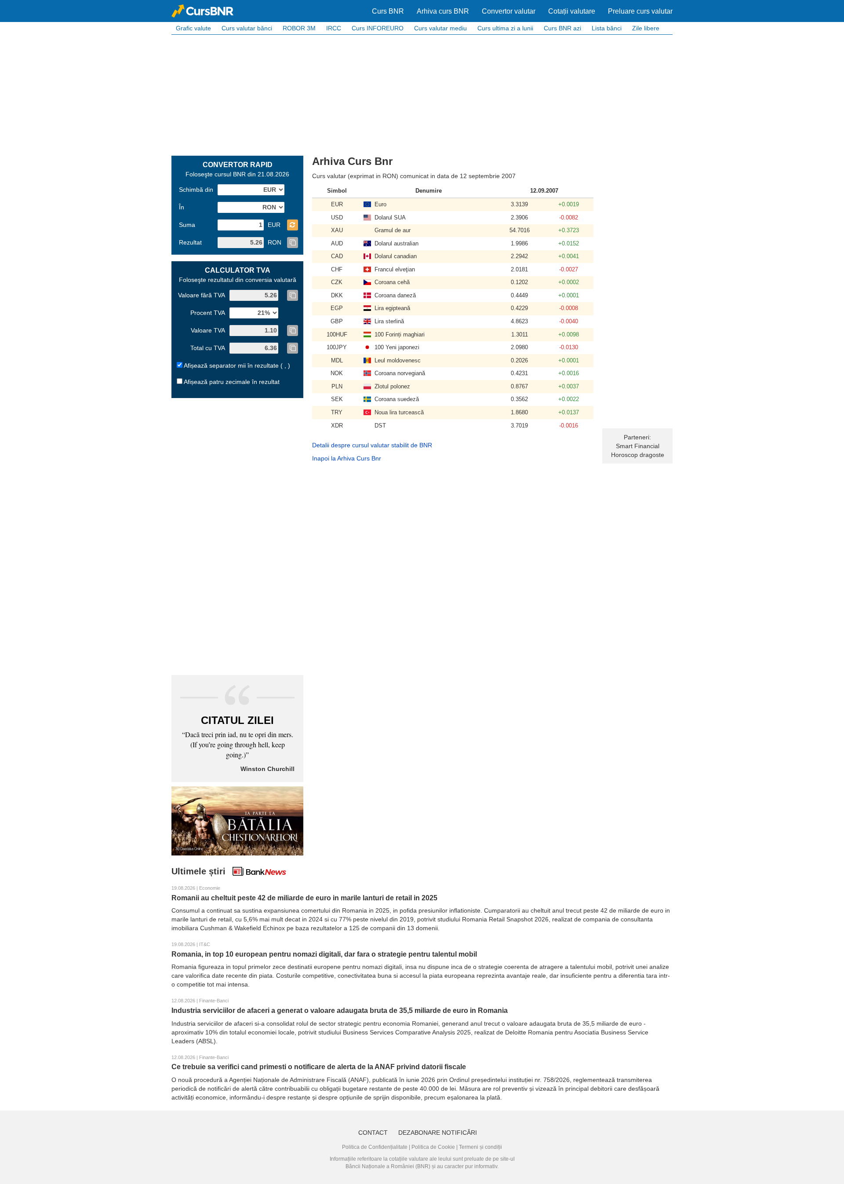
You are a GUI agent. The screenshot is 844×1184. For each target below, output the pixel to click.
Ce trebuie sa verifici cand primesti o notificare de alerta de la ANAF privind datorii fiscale (318, 1067)
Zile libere (645, 28)
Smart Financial (637, 445)
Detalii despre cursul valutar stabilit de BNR (372, 445)
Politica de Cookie (433, 1147)
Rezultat (190, 242)
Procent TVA (207, 312)
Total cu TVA (207, 347)
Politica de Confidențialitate (374, 1147)
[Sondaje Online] (237, 820)
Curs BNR (388, 11)
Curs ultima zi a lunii (505, 28)
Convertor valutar (508, 11)
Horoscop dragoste (637, 454)
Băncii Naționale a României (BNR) (388, 1166)
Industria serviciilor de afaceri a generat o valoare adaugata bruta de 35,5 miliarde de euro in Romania (339, 1010)
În (181, 207)
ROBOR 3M (299, 28)
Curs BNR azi (562, 28)
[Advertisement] (422, 94)
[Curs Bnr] (202, 11)
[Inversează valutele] (292, 224)
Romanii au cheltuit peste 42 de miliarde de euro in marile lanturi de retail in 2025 (304, 898)
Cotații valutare (571, 11)
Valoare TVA (208, 330)
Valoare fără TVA (201, 295)
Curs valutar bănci (247, 28)
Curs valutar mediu (440, 28)
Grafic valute (193, 28)
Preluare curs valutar (640, 11)
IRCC (333, 28)
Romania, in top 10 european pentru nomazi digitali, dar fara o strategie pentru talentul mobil (324, 954)
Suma (187, 224)
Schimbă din (196, 189)
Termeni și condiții (480, 1147)
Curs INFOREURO (378, 28)
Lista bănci (607, 28)
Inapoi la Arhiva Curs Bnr (346, 458)
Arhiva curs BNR (443, 11)
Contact (373, 1132)
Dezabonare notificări (437, 1132)
